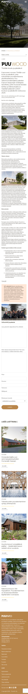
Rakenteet (4, 654)
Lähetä (10, 407)
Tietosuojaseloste (6, 674)
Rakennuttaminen (6, 651)
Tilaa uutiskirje (5, 682)
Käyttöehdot (4, 671)
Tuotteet (3, 659)
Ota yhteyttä (4, 679)
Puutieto (3, 662)
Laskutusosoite (5, 677)
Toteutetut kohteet (6, 649)
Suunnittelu (4, 656)
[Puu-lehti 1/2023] (14, 65)
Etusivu (3, 50)
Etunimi (4, 381)
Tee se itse (4, 664)
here (13, 100)
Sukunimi (4, 388)
